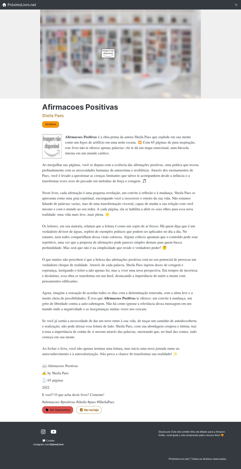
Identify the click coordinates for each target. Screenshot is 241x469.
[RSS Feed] (236, 5)
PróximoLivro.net (21, 5)
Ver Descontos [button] (59, 410)
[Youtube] (53, 431)
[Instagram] (43, 431)
